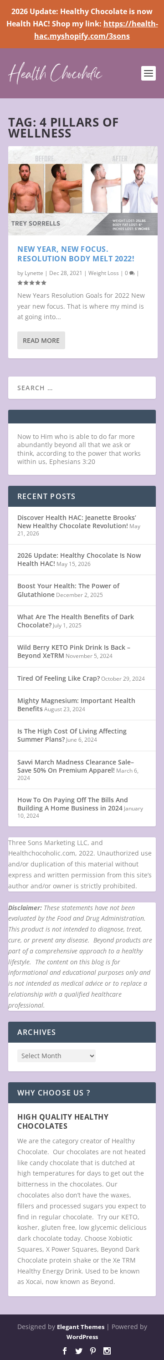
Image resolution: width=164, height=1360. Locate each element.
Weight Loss (103, 273)
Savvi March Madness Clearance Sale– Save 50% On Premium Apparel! (75, 766)
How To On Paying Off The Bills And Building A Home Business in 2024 (72, 803)
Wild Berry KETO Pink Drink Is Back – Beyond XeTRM (73, 651)
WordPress (82, 1337)
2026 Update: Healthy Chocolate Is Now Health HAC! (79, 559)
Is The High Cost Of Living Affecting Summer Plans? (72, 735)
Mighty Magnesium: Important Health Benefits (76, 704)
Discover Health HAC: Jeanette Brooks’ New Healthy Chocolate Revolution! (76, 521)
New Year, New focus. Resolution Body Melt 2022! (75, 254)
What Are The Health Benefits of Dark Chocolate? (75, 620)
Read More (41, 340)
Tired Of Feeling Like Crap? (58, 678)
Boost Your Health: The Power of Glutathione (68, 589)
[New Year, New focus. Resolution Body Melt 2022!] (83, 191)
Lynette (34, 273)
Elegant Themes (80, 1327)
